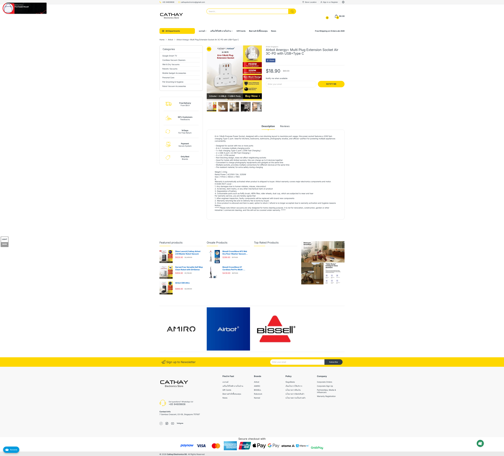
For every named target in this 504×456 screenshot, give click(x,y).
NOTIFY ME (331, 84)
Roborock (258, 394)
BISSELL (257, 390)
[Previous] (260, 73)
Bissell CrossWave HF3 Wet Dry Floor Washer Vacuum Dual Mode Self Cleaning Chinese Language (234, 252)
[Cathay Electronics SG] (171, 16)
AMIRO (257, 386)
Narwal (257, 398)
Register (334, 2)
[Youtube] (172, 424)
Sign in (326, 2)
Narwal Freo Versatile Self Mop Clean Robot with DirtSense (189, 268)
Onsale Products (217, 242)
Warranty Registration (326, 396)
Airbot (256, 382)
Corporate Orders (324, 382)
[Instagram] (180, 423)
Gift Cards (226, 390)
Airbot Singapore (272, 47)
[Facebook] (161, 424)
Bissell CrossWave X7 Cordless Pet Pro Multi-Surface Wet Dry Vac (232, 268)
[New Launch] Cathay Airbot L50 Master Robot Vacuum (187, 252)
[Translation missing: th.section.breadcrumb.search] (292, 11)
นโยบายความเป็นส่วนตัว (295, 398)
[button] (480, 443)
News (224, 398)
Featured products (171, 242)
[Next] (208, 73)
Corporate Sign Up (325, 386)
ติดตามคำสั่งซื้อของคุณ (231, 394)
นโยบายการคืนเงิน (293, 390)
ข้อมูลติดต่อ (290, 382)
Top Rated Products (266, 242)
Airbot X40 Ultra (182, 283)
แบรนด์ (225, 382)
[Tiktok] (166, 424)
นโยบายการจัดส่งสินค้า (294, 394)
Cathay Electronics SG (177, 454)
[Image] (323, 262)
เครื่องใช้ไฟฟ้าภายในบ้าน (232, 386)
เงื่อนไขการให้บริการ (293, 386)
